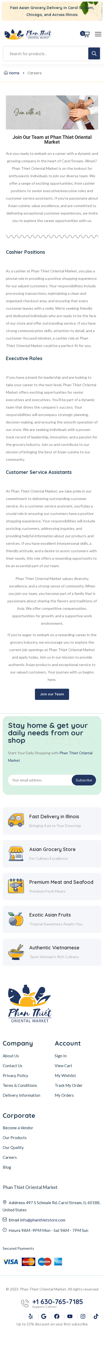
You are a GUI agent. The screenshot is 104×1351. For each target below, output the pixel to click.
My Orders (64, 1095)
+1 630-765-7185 (57, 1301)
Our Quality (13, 1147)
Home (14, 73)
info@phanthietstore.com (42, 1219)
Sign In (61, 1055)
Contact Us (12, 1065)
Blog (7, 1167)
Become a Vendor (18, 1127)
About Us (11, 1055)
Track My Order (69, 1085)
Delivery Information (21, 1095)
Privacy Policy (15, 1075)
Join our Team (52, 694)
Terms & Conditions (20, 1085)
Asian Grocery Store (52, 849)
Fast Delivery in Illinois (54, 816)
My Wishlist (65, 1075)
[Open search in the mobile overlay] (52, 53)
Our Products (15, 1137)
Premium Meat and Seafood (61, 882)
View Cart (63, 1065)
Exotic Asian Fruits (50, 915)
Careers (10, 1157)
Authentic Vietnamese (54, 948)
